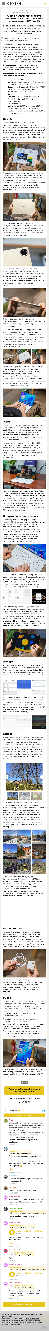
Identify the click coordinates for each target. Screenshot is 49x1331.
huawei (24, 1082)
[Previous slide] (6, 777)
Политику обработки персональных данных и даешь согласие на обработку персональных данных (21, 1321)
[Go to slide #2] (24, 796)
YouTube (31, 1091)
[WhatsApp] (29, 1102)
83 (35, 12)
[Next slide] (42, 777)
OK (44, 1327)
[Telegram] (22, 1102)
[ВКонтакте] (19, 1102)
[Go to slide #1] (12, 796)
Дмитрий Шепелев (18, 12)
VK (24, 1091)
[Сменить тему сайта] (45, 3)
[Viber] (25, 1102)
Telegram (16, 1091)
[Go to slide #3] (36, 796)
